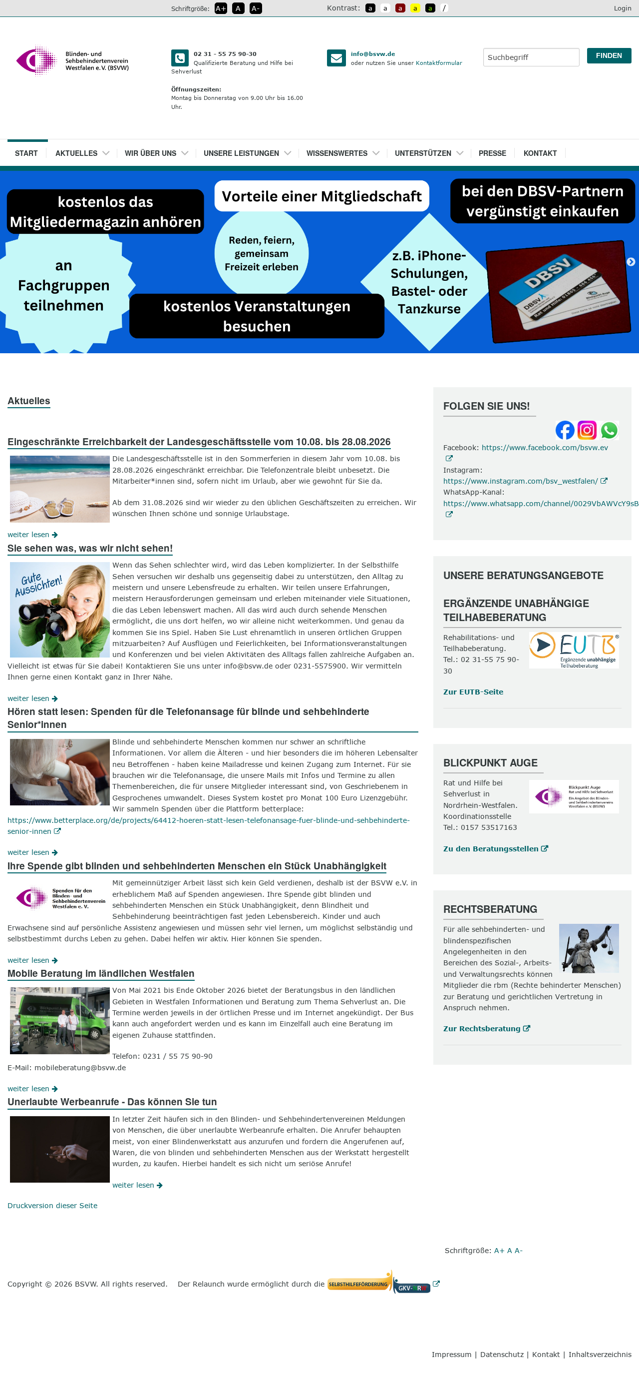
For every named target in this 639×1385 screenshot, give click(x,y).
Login (623, 8)
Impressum (452, 1354)
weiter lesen (29, 534)
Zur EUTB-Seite (473, 692)
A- (256, 8)
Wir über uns (150, 153)
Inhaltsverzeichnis (600, 1354)
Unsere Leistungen (241, 153)
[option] (319, 262)
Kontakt (540, 153)
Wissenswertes (337, 153)
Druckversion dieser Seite (52, 1205)
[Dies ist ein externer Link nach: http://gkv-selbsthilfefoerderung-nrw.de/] (386, 1284)
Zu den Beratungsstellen (491, 848)
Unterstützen (423, 153)
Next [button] (631, 262)
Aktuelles (76, 153)
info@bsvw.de (373, 53)
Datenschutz (502, 1354)
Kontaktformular (439, 62)
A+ (221, 8)
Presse (492, 153)
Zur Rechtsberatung (482, 1028)
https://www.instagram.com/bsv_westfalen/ (520, 481)
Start (26, 153)
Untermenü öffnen (109, 150)
